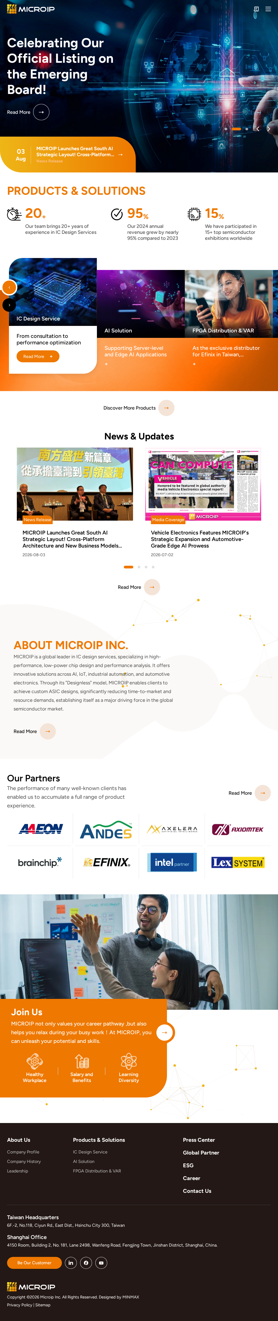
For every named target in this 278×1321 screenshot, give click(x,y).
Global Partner (201, 1152)
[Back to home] (31, 9)
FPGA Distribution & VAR (97, 1171)
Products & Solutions (99, 1140)
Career (191, 1178)
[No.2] (243, 129)
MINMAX (130, 1297)
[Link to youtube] (101, 1263)
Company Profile (23, 1152)
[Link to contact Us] (256, 9)
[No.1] (233, 129)
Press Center (199, 1140)
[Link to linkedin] (71, 1263)
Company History (24, 1161)
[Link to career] (164, 1032)
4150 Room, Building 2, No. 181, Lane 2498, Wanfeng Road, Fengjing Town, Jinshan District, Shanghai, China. (112, 1245)
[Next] (268, 129)
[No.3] (153, 567)
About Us (18, 1140)
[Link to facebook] (86, 1263)
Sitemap (42, 1305)
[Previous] (257, 129)
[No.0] (226, 129)
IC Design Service (90, 1152)
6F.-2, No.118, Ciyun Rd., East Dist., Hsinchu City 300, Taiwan (66, 1225)
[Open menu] (268, 9)
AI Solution (83, 1161)
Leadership (17, 1171)
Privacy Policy (19, 1305)
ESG (188, 1165)
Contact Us (197, 1191)
